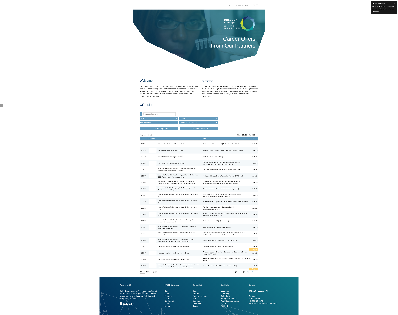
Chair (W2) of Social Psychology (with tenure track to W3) (221, 169)
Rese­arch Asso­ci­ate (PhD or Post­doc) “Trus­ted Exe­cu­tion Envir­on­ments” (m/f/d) (226, 259)
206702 (143, 169)
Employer (152, 138)
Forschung (168, 296)
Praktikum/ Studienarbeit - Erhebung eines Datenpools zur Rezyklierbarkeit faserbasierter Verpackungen (222, 163)
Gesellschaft (169, 301)
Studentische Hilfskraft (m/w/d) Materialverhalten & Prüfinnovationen (225, 144)
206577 (143, 176)
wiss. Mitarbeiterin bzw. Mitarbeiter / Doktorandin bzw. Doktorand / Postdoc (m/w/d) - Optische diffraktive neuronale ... (224, 234)
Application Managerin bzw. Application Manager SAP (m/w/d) (223, 176)
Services (167, 298)
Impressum (197, 303)
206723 (143, 150)
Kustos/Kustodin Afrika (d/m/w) (213, 157)
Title (204, 138)
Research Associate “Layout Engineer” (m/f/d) (218, 246)
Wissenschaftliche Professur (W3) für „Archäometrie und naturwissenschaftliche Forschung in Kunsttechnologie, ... (221, 182)
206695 (143, 182)
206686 (143, 201)
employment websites (229, 298)
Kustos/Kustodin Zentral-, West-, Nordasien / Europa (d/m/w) (223, 150)
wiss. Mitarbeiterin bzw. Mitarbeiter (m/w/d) (217, 227)
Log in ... (231, 5)
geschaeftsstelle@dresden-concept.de (263, 303)
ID (141, 138)
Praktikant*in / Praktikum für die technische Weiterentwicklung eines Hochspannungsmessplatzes (225, 214)
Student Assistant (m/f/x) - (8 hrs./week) (216, 221)
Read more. (134, 298)
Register (238, 5)
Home (166, 291)
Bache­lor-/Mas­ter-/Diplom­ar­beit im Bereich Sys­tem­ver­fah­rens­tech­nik (225, 201)
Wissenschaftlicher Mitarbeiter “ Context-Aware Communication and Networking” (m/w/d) (225, 253)
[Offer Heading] (151, 135)
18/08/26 (255, 246)
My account (246, 5)
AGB (194, 298)
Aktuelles (167, 303)
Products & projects (200, 296)
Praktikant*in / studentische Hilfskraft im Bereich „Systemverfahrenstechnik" (218, 208)
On (253, 138)
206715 (143, 157)
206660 (143, 240)
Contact (195, 306)
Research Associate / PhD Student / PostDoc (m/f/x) (220, 240)
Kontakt (167, 306)
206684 (143, 214)
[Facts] (148, 135)
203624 (143, 163)
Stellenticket (225, 296)
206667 (143, 227)
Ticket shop (225, 294)
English (254, 250)
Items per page (151, 272)
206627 (143, 253)
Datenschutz (197, 301)
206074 (143, 144)
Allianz (167, 294)
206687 (143, 195)
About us (196, 294)
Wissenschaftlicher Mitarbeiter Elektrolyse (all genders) (221, 189)
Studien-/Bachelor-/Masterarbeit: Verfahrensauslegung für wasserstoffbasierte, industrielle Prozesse (222, 195)
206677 (143, 221)
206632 (143, 246)
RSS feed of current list (200, 128)
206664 (143, 234)
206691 (143, 189)
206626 (143, 259)
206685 (143, 208)
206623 (143, 266)
